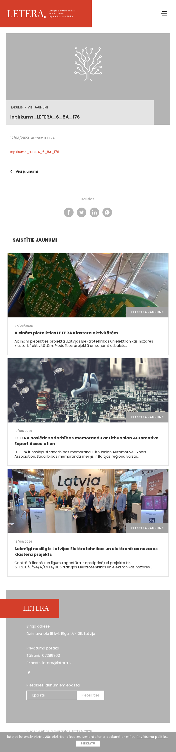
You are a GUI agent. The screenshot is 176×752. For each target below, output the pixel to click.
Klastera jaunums (147, 312)
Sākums (16, 107)
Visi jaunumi (38, 107)
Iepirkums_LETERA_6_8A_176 (34, 151)
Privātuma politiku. (152, 736)
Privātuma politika (42, 648)
